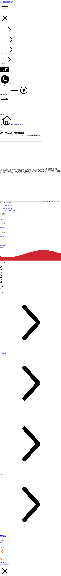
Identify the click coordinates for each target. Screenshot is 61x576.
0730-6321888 (11, 83)
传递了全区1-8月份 (3, 227)
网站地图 (10, 564)
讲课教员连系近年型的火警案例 (8, 205)
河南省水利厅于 (2, 236)
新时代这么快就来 (3, 245)
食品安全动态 (2, 114)
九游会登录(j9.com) (14, 124)
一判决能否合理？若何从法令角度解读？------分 (10, 210)
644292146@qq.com (3, 555)
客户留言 (3, 536)
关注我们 (3, 262)
